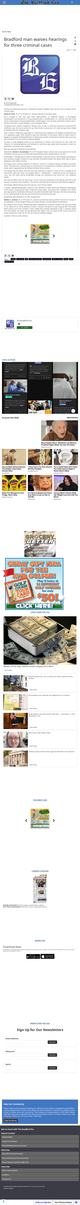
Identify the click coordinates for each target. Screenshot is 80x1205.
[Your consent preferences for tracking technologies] (4, 1201)
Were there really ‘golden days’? (40, 733)
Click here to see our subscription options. (34, 907)
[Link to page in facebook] (75, 37)
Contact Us (6, 1179)
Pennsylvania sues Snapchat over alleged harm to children (49, 695)
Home (4, 32)
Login (26, 327)
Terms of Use (34, 1186)
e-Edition (5, 1175)
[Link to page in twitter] (75, 41)
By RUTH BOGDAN (13, 104)
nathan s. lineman (57, 259)
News (9, 32)
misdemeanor (47, 259)
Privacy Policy (41, 1186)
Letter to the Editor (9, 1141)
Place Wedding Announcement (14, 1145)
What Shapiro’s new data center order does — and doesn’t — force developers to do (52, 715)
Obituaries (10, 1051)
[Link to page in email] (75, 44)
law (26, 259)
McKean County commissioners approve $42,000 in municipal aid (51, 752)
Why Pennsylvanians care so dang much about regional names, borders (51, 677)
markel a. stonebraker (35, 259)
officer (66, 259)
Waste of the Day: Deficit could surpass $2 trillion (28, 666)
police (71, 259)
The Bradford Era (15, 1186)
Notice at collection (43, 1202)
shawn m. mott (9, 261)
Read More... (9, 670)
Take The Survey (11, 1120)
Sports (8, 1064)
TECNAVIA (11, 1188)
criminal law (20, 259)
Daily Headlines (12, 1039)
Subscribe (52, 1042)
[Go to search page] (72, 2)
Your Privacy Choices (63, 1202)
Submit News (7, 1137)
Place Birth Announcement (12, 1154)
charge (13, 259)
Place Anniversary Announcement (15, 1158)
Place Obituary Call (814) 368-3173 (15, 1162)
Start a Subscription (10, 1170)
